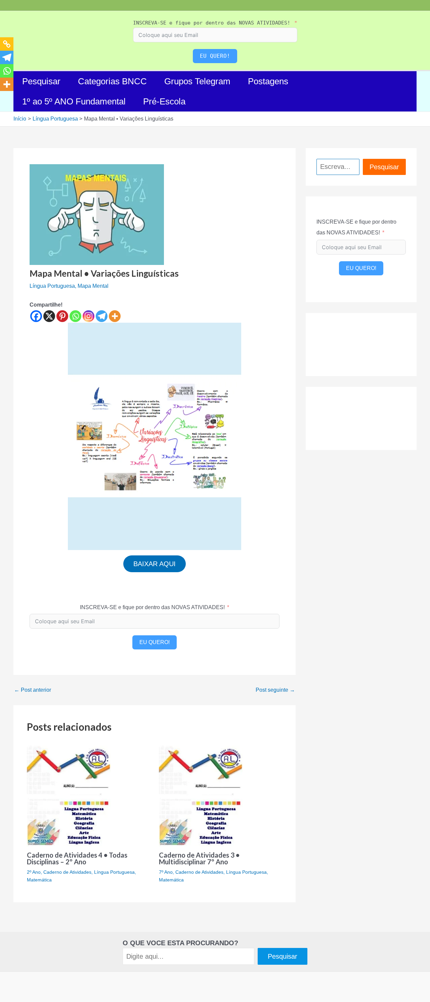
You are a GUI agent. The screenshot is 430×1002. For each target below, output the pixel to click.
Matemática (39, 879)
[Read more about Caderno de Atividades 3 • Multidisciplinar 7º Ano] (201, 795)
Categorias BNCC (112, 81)
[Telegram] (102, 316)
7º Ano (166, 872)
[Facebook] (36, 316)
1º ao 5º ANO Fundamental (74, 101)
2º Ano (34, 872)
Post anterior (32, 690)
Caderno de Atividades (67, 872)
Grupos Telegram (197, 81)
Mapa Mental (93, 286)
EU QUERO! (215, 56)
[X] (49, 316)
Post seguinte (275, 690)
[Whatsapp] (75, 316)
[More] (115, 316)
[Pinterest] (62, 316)
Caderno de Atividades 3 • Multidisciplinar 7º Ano (199, 858)
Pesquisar (41, 81)
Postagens (268, 81)
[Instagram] (88, 316)
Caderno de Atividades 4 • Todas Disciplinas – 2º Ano (77, 858)
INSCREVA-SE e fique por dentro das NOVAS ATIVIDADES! (211, 23)
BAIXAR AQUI (154, 563)
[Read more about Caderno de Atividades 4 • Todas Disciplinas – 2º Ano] (69, 795)
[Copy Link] (6, 44)
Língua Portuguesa (52, 286)
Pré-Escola (164, 101)
